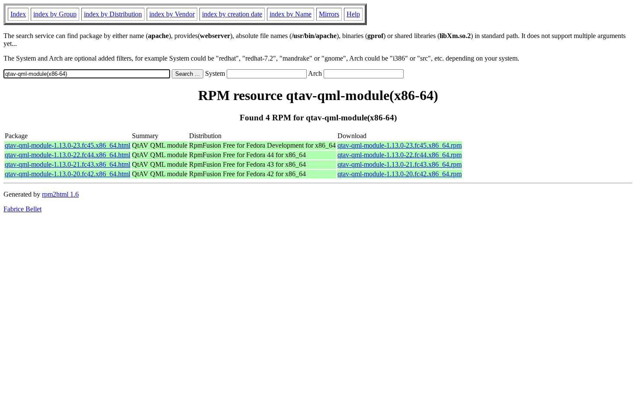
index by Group (55, 14)
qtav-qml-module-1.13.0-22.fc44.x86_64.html (67, 154)
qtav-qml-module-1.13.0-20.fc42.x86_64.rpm (399, 174)
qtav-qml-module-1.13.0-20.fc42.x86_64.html (67, 174)
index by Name (291, 14)
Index (18, 14)
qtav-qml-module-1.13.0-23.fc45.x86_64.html (67, 145)
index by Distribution (113, 14)
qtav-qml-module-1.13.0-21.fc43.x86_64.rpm (399, 164)
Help (353, 14)
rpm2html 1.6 (60, 194)
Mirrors (329, 14)
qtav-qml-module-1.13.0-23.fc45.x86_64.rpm (399, 145)
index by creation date (232, 14)
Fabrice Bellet (22, 209)
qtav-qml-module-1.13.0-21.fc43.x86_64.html (67, 164)
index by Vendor (172, 14)
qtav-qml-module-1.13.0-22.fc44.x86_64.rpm (399, 154)
